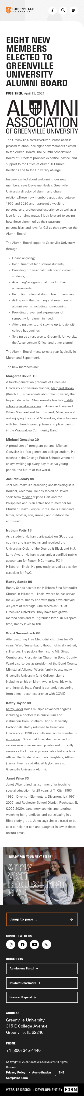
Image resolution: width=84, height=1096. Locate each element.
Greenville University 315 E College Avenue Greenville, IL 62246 (27, 1026)
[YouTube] (34, 944)
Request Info (36, 884)
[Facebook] (22, 944)
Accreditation (41, 1072)
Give (17, 892)
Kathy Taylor (14, 709)
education (13, 739)
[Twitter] (46, 944)
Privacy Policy (15, 1072)
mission (27, 497)
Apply (20, 868)
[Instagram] (10, 944)
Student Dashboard (23, 983)
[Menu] (74, 11)
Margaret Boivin (62, 388)
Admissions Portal (22, 968)
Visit (18, 876)
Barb (51, 600)
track (27, 542)
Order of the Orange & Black (42, 548)
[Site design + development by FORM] (42, 1089)
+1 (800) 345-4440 (23, 1050)
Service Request (21, 997)
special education (28, 406)
